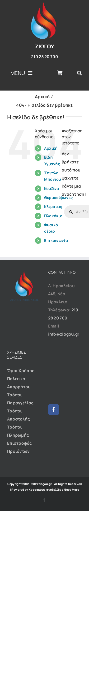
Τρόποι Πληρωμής (18, 431)
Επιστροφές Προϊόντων (19, 447)
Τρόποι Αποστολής (18, 415)
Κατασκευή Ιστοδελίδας (46, 490)
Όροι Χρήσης (20, 370)
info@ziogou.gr (64, 334)
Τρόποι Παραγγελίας (20, 399)
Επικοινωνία (56, 240)
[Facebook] (53, 409)
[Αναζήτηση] (79, 73)
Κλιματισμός (56, 206)
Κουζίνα (51, 188)
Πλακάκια (53, 215)
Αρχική (51, 148)
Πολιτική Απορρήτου (19, 382)
